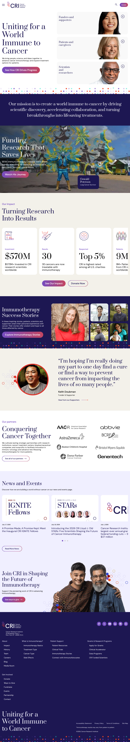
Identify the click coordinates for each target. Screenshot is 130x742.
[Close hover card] (122, 17)
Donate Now (78, 283)
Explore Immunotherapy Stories (22, 334)
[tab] (62, 540)
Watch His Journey (15, 174)
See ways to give (12, 599)
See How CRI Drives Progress (21, 70)
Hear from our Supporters (68, 400)
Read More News (12, 548)
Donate (123, 5)
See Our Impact (54, 283)
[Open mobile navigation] (3, 5)
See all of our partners (14, 458)
